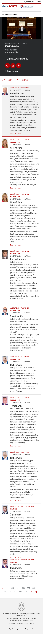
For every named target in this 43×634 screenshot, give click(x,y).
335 (15, 591)
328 (12, 588)
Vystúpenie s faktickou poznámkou (19, 141)
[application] (21, 28)
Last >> (34, 591)
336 (20, 591)
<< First (4, 588)
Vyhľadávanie (29, 2)
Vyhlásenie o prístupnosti (16, 629)
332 (33, 588)
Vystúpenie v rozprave (19, 88)
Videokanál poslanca (17, 59)
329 (18, 588)
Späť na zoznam (11, 71)
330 (23, 588)
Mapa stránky (29, 629)
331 (28, 588)
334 (9, 591)
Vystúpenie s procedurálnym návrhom (22, 507)
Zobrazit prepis (15, 133)
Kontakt (38, 2)
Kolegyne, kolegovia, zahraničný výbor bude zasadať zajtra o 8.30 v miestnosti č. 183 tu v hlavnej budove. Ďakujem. (23, 575)
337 (25, 591)
